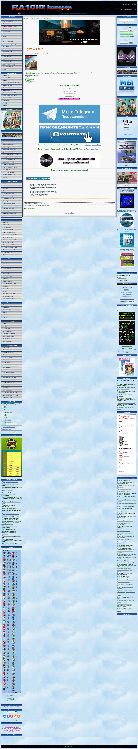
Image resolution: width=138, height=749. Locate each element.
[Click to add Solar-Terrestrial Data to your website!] (127, 344)
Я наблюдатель (8, 420)
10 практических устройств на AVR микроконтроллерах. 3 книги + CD (126, 211)
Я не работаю (7, 422)
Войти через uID (12, 712)
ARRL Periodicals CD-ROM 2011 (38, 185)
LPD (5, 419)
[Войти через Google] (15, 716)
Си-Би (5, 417)
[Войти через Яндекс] (11, 716)
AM (4, 411)
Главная (62, 13)
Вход (84, 13)
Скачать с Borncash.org (69, 88)
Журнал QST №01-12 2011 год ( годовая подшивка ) (43, 184)
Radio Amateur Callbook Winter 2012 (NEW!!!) (126, 230)
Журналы (36, 18)
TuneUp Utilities (126, 294)
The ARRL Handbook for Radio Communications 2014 (43, 191)
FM (4, 409)
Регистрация (78, 13)
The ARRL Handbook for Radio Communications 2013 (43, 187)
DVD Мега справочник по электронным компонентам (126, 191)
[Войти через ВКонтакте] (4, 716)
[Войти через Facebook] (8, 716)
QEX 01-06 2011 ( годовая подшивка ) (39, 194)
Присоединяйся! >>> (93, 145)
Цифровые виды (8, 412)
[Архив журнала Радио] (127, 366)
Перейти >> (127, 165)
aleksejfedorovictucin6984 (13, 706)
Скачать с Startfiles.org (69, 93)
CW (4, 407)
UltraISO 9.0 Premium (126, 292)
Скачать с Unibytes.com (69, 91)
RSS (135, 9)
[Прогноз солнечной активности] (127, 319)
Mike (5, 706)
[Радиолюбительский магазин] (12, 137)
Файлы (31, 18)
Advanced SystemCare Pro (127, 301)
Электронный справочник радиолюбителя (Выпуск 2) (126, 250)
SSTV (5, 415)
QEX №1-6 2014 (34, 197)
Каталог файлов (69, 13)
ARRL (40, 203)
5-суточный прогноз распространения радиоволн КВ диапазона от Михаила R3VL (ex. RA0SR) (127, 350)
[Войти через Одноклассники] (18, 716)
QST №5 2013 (33, 190)
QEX (44, 203)
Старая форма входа (11, 720)
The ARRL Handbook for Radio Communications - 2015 (43, 192)
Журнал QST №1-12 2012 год (37, 195)
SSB (5, 406)
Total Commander (126, 296)
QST (41, 18)
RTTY (5, 414)
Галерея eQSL (126, 185)
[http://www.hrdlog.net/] (127, 309)
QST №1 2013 (33, 188)
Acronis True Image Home (127, 299)
